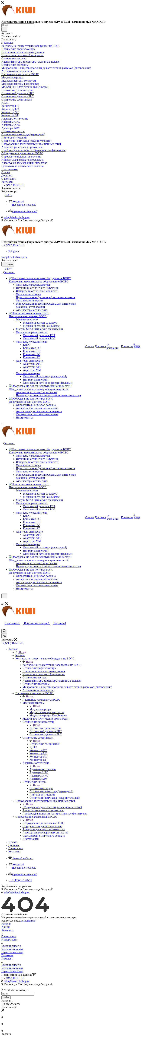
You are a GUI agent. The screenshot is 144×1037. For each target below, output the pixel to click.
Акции (5, 926)
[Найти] (4, 29)
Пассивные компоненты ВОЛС (41, 699)
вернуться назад (11, 920)
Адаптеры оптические (43, 769)
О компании (8, 936)
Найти (6, 997)
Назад (22, 652)
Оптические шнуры (41, 788)
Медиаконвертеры (40, 709)
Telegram (13, 251)
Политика (7, 955)
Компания (7, 930)
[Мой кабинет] (3, 600)
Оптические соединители (45, 743)
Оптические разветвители (45, 728)
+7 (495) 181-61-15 (13, 184)
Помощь (6, 958)
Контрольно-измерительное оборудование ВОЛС (51, 664)
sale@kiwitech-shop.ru (17, 217)
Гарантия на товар (12, 952)
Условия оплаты (11, 945)
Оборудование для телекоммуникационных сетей (52, 807)
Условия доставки (12, 949)
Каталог (20, 655)
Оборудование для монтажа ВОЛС (43, 823)
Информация (9, 939)
